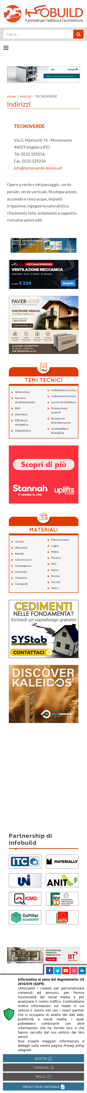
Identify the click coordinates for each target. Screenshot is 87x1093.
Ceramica (21, 577)
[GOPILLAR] (25, 916)
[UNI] (25, 879)
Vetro (54, 588)
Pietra (55, 551)
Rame (54, 570)
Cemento (21, 571)
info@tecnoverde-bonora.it (38, 168)
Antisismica (22, 392)
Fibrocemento (60, 539)
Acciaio (19, 541)
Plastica (56, 558)
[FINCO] (62, 898)
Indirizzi (25, 96)
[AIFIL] (62, 916)
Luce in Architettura (63, 402)
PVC (54, 564)
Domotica (21, 414)
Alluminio (21, 547)
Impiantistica (23, 430)
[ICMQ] (25, 898)
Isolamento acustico (63, 390)
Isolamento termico (63, 396)
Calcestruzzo (23, 559)
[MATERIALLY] (62, 861)
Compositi (21, 584)
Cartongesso (23, 565)
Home (11, 96)
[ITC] (25, 861)
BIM (17, 408)
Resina (55, 576)
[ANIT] (62, 879)
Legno (55, 545)
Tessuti (55, 582)
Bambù (19, 553)
